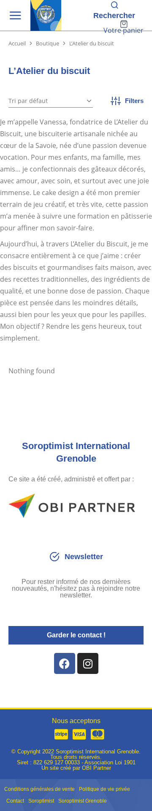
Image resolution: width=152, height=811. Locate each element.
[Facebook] (64, 663)
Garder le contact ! (76, 635)
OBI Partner (96, 768)
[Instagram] (87, 663)
